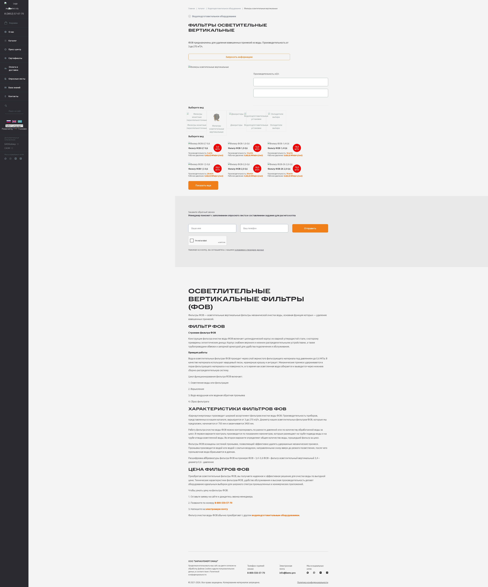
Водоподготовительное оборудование (224, 8)
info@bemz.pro (287, 572)
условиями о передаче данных (249, 250)
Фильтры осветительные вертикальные (261, 8)
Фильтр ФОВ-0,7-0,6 (198, 148)
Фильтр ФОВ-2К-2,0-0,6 (279, 169)
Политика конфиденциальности (312, 582)
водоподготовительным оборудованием (275, 515)
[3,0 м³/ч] (205, 143)
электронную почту (216, 509)
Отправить (310, 228)
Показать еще (203, 185)
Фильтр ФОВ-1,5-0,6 (198, 169)
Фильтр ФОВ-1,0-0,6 (238, 148)
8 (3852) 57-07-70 (14, 13)
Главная (191, 8)
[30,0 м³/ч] (245, 164)
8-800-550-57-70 (223, 502)
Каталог (201, 8)
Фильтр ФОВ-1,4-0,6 (277, 148)
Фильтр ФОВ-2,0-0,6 (238, 169)
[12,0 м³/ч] (245, 143)
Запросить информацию (239, 57)
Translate (22, 129)
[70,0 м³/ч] (285, 164)
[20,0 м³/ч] (205, 164)
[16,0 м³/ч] (285, 143)
